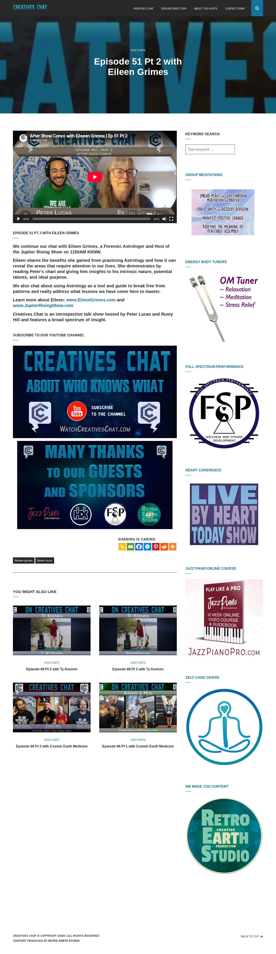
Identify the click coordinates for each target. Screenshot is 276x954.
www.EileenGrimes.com (91, 299)
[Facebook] (139, 546)
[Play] (18, 219)
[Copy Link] (122, 546)
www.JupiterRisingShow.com (43, 305)
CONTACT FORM (235, 8)
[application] (95, 177)
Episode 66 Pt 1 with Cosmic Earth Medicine (138, 746)
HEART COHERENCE (203, 470)
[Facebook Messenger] (147, 546)
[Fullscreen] (171, 219)
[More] (172, 546)
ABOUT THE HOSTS (205, 8)
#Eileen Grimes (24, 560)
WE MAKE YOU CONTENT (207, 786)
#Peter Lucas (44, 560)
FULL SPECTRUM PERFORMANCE (214, 367)
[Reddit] (164, 546)
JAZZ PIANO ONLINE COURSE (210, 568)
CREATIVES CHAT (143, 8)
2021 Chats (138, 50)
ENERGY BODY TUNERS (206, 262)
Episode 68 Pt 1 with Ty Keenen (138, 669)
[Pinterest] (156, 546)
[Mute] (164, 219)
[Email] (130, 546)
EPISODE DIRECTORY (174, 8)
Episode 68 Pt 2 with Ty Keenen (51, 669)
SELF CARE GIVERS (202, 677)
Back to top (250, 936)
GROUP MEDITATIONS (204, 175)
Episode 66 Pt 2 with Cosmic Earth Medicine (52, 746)
